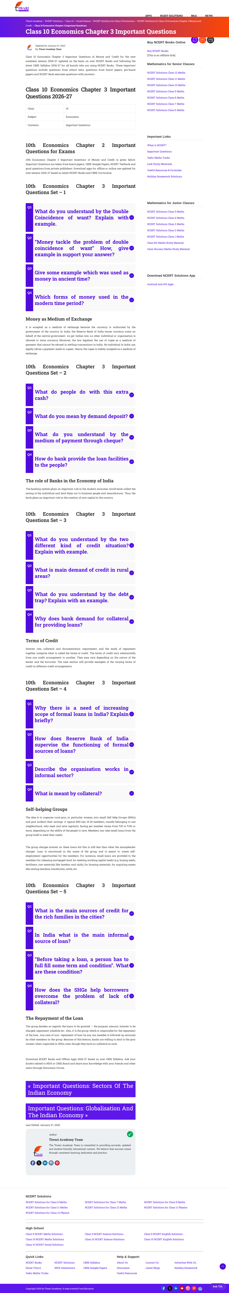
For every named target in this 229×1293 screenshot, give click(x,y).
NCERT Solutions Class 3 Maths (165, 224)
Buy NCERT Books (157, 50)
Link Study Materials (159, 164)
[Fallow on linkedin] (45, 1162)
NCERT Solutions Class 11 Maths (166, 78)
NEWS (209, 15)
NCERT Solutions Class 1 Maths (165, 236)
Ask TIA (217, 1286)
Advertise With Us (185, 1262)
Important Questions (159, 151)
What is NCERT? (156, 145)
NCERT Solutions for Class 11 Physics (165, 1207)
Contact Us (152, 1262)
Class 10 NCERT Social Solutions (44, 1244)
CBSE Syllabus (91, 1262)
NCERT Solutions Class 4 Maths (165, 217)
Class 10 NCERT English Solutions (164, 1239)
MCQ (194, 15)
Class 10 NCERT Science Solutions (104, 1239)
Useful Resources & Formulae (164, 170)
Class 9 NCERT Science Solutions (104, 1234)
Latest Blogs (153, 1267)
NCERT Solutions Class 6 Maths (165, 110)
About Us (122, 1262)
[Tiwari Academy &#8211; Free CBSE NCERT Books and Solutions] (22, 6)
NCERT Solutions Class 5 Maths (165, 211)
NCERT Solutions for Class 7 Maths (105, 1202)
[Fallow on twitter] (38, 1162)
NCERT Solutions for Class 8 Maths (164, 1202)
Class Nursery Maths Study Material (168, 249)
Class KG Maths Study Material (165, 242)
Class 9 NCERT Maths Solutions (44, 1234)
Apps (148, 15)
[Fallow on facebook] (32, 1162)
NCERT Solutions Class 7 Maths (165, 103)
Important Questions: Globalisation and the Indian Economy (80, 1111)
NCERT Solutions (171, 15)
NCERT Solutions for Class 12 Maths (106, 1207)
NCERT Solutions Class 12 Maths (166, 72)
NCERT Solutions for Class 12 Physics (47, 1212)
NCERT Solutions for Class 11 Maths (47, 1207)
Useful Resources (127, 1273)
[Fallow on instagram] (51, 1162)
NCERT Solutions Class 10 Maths (166, 85)
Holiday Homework (185, 1267)
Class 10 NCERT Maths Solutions (45, 1239)
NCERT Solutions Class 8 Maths (165, 97)
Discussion (123, 1267)
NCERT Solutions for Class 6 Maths (46, 1202)
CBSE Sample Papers (95, 1267)
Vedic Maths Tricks (158, 157)
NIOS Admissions (65, 1267)
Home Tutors (33, 1267)
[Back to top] (223, 1266)
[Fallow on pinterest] (57, 1162)
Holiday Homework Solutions (164, 176)
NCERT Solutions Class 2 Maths (165, 230)
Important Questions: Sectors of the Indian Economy (80, 1089)
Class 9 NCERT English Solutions (163, 1234)
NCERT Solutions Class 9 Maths (165, 91)
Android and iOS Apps (160, 284)
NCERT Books (34, 1262)
